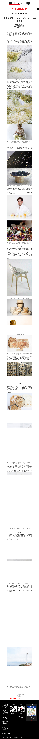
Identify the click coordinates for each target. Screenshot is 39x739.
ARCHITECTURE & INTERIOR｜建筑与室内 (25, 11)
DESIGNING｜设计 (15, 13)
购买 (31, 720)
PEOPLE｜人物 (13, 11)
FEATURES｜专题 (23, 13)
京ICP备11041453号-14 (17, 737)
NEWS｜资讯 (7, 11)
